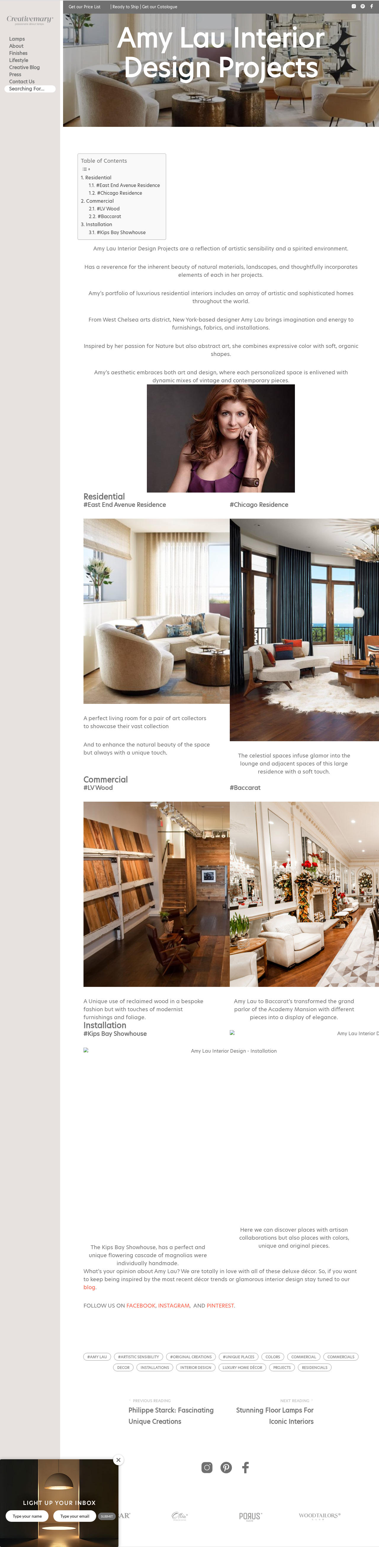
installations (155, 1367)
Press (15, 74)
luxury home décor (242, 1367)
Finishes (18, 53)
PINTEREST (220, 1305)
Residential (98, 177)
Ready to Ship (126, 6)
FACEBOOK (140, 1305)
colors (273, 1356)
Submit (107, 1516)
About (16, 46)
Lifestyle (18, 60)
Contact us (22, 81)
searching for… (26, 88)
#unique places (238, 1356)
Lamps (17, 39)
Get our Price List (84, 6)
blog (89, 1287)
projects (282, 1367)
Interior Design (195, 1367)
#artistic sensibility (138, 1356)
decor (123, 1367)
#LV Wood (108, 209)
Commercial (99, 201)
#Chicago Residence (119, 193)
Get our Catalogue (159, 6)
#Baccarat (109, 216)
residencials (314, 1367)
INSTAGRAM (174, 1305)
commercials (340, 1356)
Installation (99, 224)
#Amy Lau (97, 1356)
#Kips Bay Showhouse (121, 232)
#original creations (191, 1356)
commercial (303, 1356)
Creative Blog (24, 67)
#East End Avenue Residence (128, 185)
